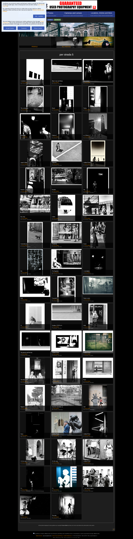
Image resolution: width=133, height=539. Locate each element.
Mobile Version (39, 535)
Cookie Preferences (67, 535)
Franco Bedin (24, 82)
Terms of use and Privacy (57, 535)
